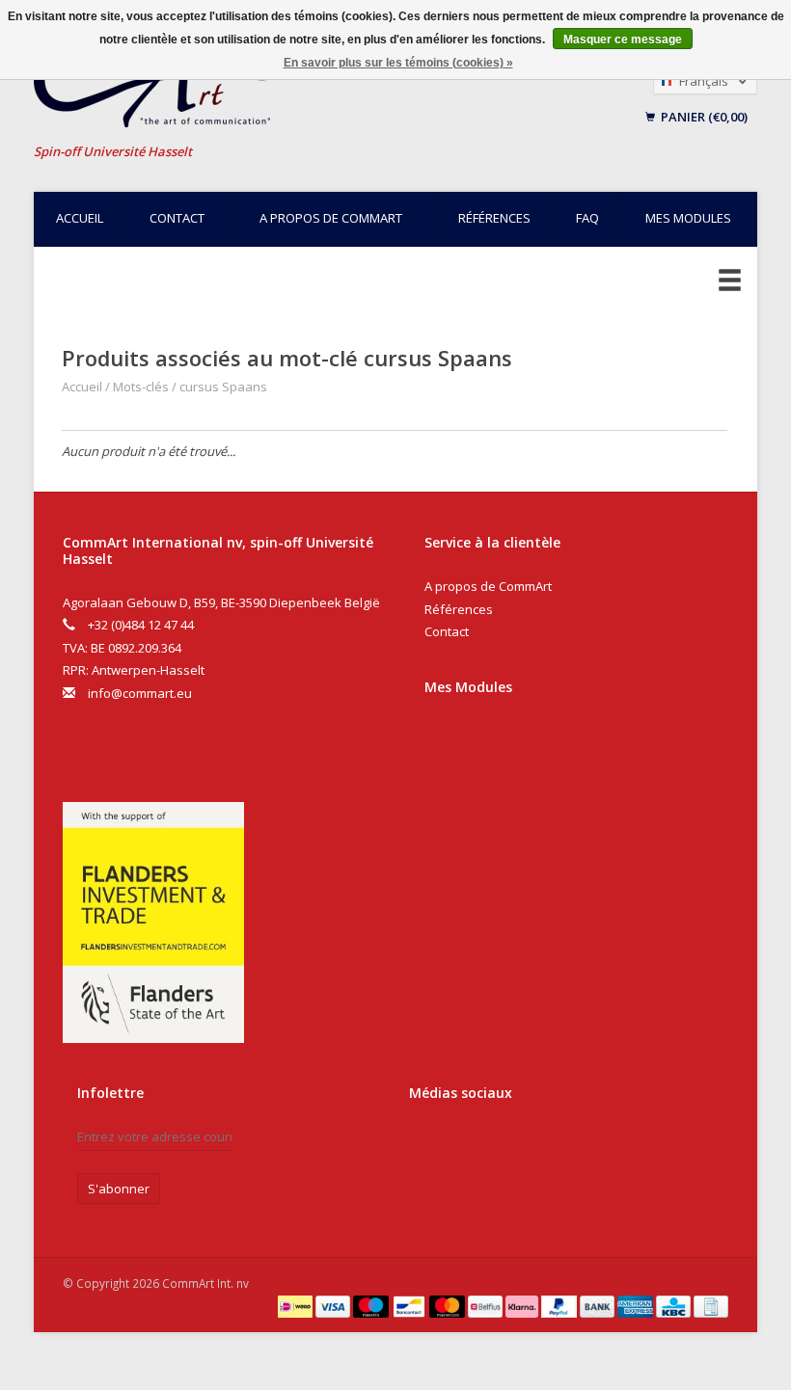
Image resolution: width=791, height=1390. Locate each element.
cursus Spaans (223, 386)
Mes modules (688, 218)
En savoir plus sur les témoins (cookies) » (398, 62)
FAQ (587, 218)
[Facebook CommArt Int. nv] (427, 1144)
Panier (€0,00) (703, 116)
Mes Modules (468, 687)
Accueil (79, 218)
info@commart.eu (140, 693)
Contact (177, 218)
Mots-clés (141, 386)
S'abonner (119, 1188)
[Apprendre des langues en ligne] (274, 87)
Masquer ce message (622, 39)
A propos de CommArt (330, 218)
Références (494, 218)
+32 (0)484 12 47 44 (141, 624)
